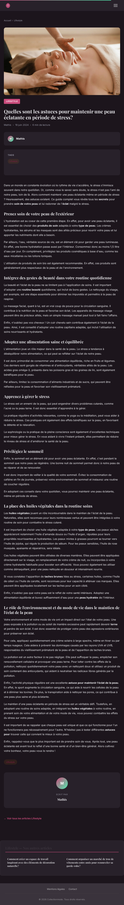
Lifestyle (18, 20)
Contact (73, 889)
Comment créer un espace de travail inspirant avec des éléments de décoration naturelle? (31, 862)
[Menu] (115, 5)
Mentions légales (56, 889)
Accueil (7, 20)
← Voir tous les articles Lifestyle (22, 818)
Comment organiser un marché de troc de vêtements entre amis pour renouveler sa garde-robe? (90, 862)
